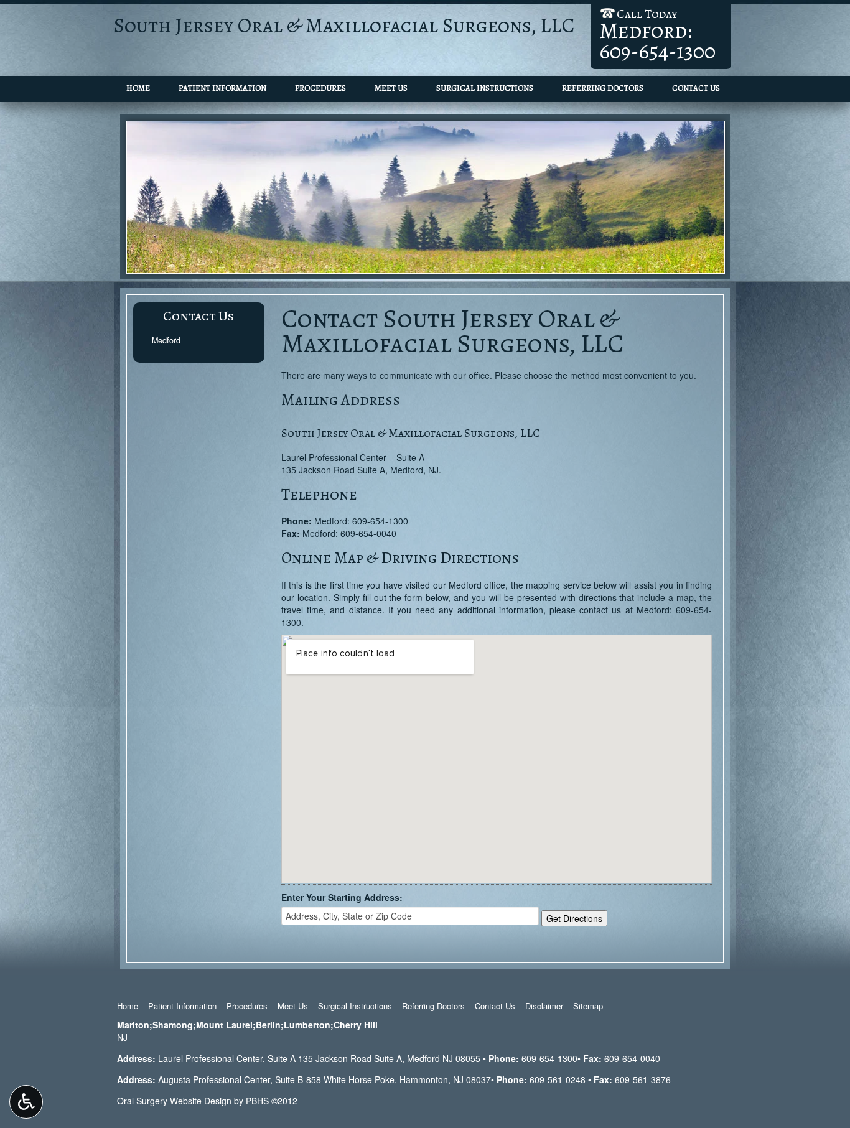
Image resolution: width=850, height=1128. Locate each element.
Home (138, 88)
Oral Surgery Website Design (174, 1100)
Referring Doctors (602, 88)
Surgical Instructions (484, 88)
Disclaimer (544, 1006)
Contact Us (696, 88)
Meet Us (391, 88)
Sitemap (588, 1006)
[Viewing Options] (26, 1102)
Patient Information (222, 88)
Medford (166, 340)
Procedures (320, 88)
